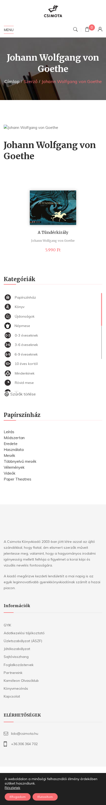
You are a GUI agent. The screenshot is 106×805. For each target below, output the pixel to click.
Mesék (9, 455)
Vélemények (14, 467)
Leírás (9, 431)
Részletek (12, 788)
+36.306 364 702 (24, 744)
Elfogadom (18, 797)
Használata (14, 449)
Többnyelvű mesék (20, 461)
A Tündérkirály (53, 232)
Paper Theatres (17, 479)
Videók (9, 473)
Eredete (11, 443)
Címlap (11, 81)
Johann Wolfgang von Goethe (53, 240)
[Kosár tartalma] (87, 30)
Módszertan (14, 437)
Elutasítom (45, 797)
